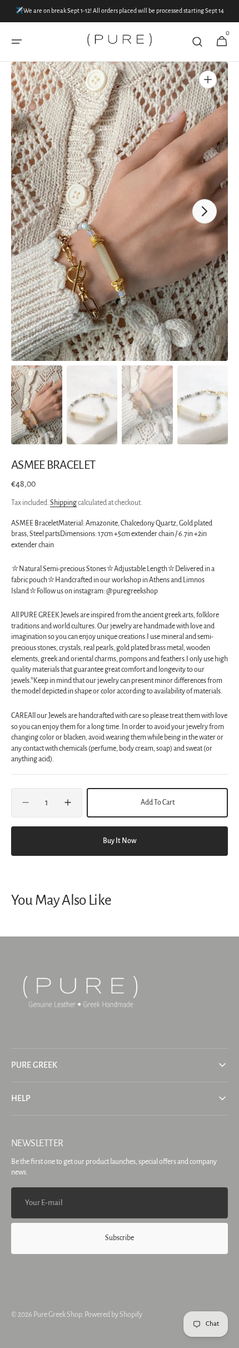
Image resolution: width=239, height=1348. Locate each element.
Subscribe (119, 1238)
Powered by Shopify (113, 1315)
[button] (16, 41)
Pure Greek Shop (57, 1315)
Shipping (63, 503)
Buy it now (120, 841)
